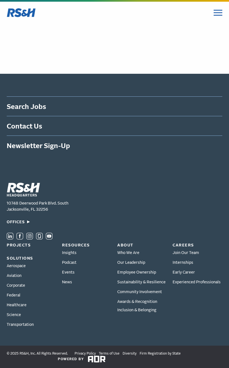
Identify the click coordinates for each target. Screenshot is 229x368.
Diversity (130, 353)
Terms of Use (109, 353)
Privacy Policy (85, 353)
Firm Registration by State (160, 353)
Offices (16, 221)
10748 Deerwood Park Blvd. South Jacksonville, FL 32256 (37, 206)
